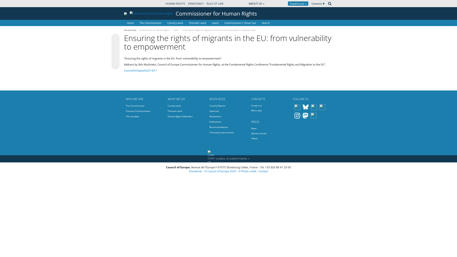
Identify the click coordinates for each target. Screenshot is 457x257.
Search (266, 23)
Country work (175, 23)
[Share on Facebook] (115, 51)
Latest (215, 23)
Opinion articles (259, 133)
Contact (263, 171)
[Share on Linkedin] (115, 58)
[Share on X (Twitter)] (115, 45)
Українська (297, 3)
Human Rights (175, 3)
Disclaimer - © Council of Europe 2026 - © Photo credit (223, 171)
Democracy (196, 3)
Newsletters (215, 116)
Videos (254, 138)
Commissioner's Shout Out (240, 23)
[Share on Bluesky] (115, 38)
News (254, 128)
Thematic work (197, 23)
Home (130, 23)
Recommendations (218, 127)
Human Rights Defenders (180, 116)
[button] (228, 158)
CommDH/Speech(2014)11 (140, 70)
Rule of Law (215, 3)
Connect (317, 3)
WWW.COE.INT (133, 3)
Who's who (256, 110)
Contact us (256, 105)
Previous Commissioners (138, 111)
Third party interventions (221, 132)
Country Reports (217, 105)
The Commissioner (150, 23)
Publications (215, 121)
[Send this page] (115, 65)
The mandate (132, 116)
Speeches (214, 111)
